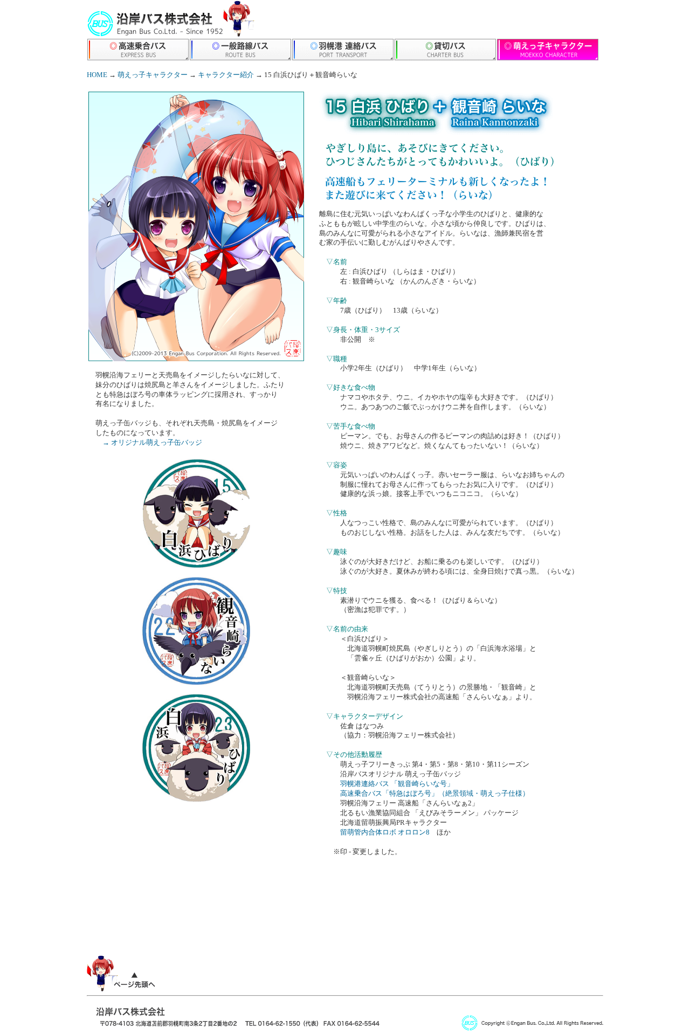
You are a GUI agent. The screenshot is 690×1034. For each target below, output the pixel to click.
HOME (97, 75)
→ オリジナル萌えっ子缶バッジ (152, 442)
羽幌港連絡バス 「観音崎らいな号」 (397, 784)
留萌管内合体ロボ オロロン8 (385, 832)
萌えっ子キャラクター (153, 75)
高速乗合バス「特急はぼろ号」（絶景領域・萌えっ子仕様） (434, 793)
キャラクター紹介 (226, 75)
